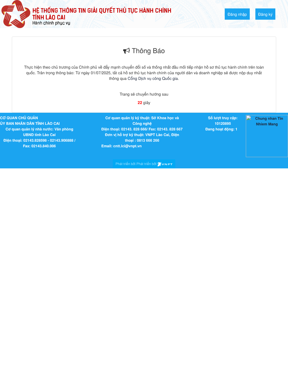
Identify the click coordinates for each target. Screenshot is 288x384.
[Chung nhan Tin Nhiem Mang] (267, 135)
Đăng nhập (237, 14)
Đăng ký (265, 14)
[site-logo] (86, 13)
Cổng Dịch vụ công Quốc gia (153, 78)
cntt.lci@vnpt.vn (127, 145)
